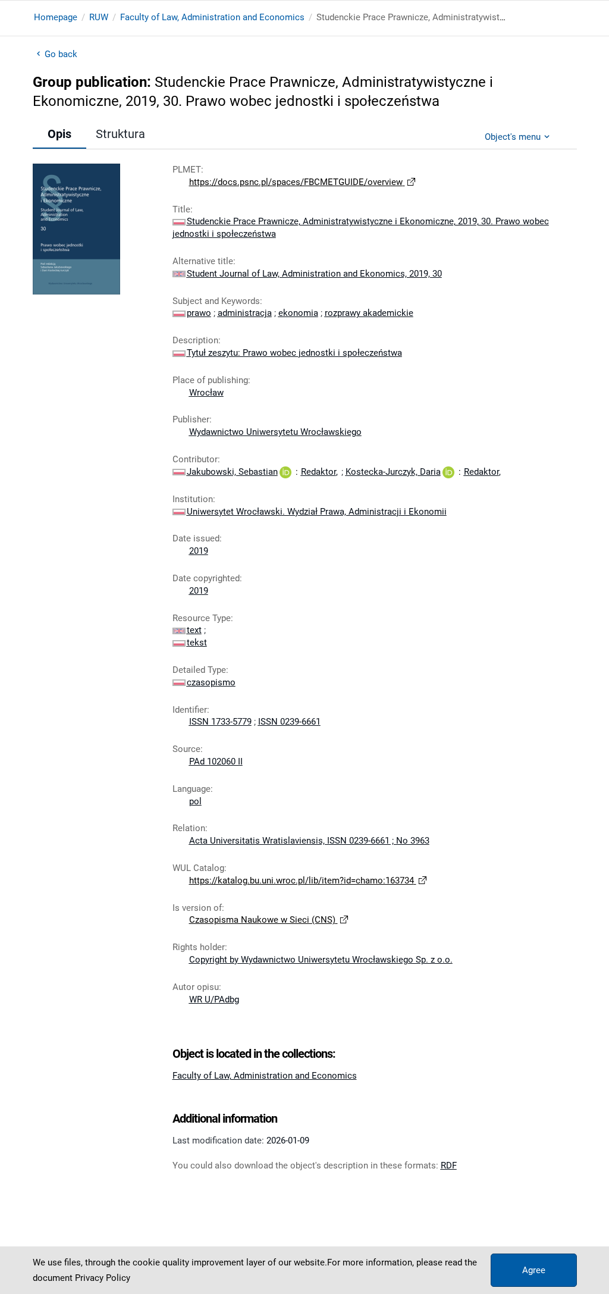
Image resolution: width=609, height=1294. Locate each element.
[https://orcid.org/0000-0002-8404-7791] (448, 471)
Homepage (55, 17)
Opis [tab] (59, 134)
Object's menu (513, 136)
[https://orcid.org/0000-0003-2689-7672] (285, 471)
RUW (98, 17)
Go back (61, 54)
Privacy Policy (102, 1278)
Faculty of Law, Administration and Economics (212, 17)
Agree (533, 1270)
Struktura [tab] (120, 134)
